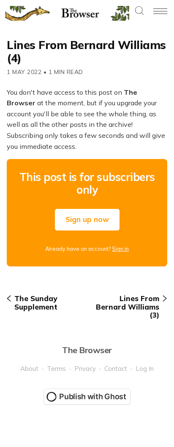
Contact (115, 369)
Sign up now (87, 219)
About (29, 369)
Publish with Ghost (92, 396)
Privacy (85, 369)
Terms (56, 369)
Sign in (120, 248)
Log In (145, 369)
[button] (139, 11)
